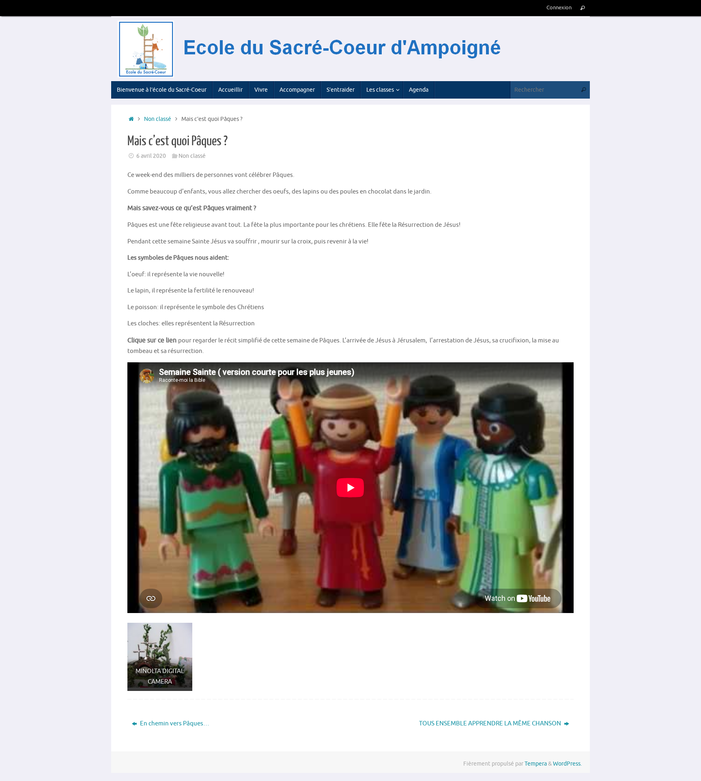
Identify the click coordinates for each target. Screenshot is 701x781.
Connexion (559, 7)
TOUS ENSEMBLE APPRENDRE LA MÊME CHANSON (490, 723)
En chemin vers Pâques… (174, 723)
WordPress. (567, 763)
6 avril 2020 (151, 156)
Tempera (536, 763)
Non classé (157, 119)
